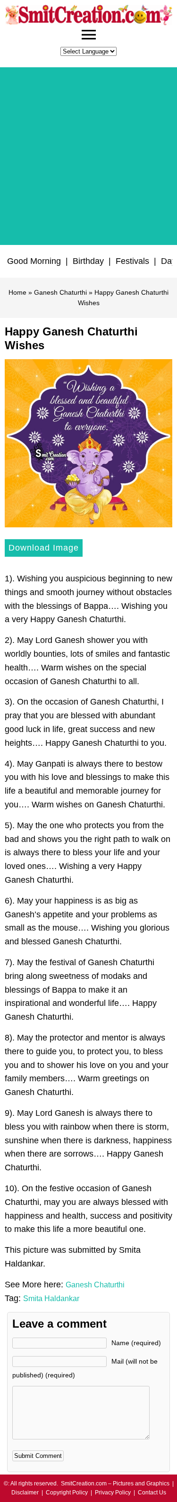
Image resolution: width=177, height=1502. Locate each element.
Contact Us (152, 1492)
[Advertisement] (88, 156)
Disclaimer (25, 1492)
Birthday (88, 261)
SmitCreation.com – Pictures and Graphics (115, 1483)
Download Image (43, 547)
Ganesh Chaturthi (60, 292)
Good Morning (34, 261)
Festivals (132, 261)
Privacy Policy (113, 1492)
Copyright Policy (67, 1492)
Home (17, 292)
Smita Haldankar (51, 1298)
